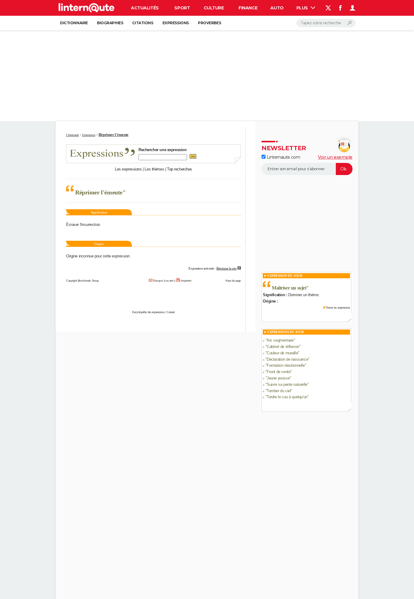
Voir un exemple (335, 157)
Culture (214, 8)
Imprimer (186, 280)
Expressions (175, 23)
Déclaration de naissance (287, 359)
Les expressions (128, 169)
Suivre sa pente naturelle (287, 384)
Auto (276, 8)
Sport (182, 8)
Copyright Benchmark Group (82, 280)
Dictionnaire (74, 23)
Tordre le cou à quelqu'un (287, 397)
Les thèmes (154, 169)
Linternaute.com (282, 157)
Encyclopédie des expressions (148, 312)
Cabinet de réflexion (283, 346)
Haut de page (233, 280)
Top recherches (179, 169)
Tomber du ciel (279, 391)
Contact (170, 312)
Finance (248, 8)
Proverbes (209, 23)
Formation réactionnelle (286, 365)
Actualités (145, 8)
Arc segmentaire (280, 340)
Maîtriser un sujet (289, 287)
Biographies (110, 23)
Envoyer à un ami (163, 280)
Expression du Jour (284, 275)
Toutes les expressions (338, 307)
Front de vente (278, 371)
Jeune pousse (278, 378)
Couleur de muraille (282, 353)
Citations (142, 23)
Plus (302, 8)
